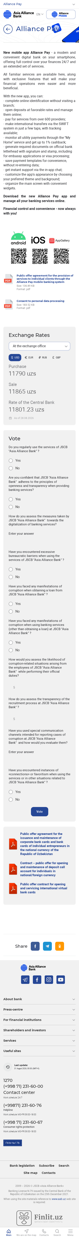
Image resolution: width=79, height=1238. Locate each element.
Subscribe (46, 1166)
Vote (39, 811)
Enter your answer (21, 534)
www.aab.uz (59, 1199)
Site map (30, 1173)
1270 (7, 1080)
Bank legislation (22, 1166)
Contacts (48, 1173)
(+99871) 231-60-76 (22, 1105)
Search (64, 1166)
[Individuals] (8, 29)
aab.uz (18, 14)
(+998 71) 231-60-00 (23, 1086)
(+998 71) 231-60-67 (23, 1122)
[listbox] (39, 346)
